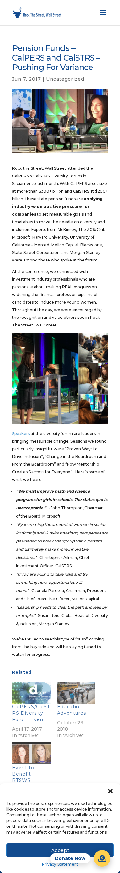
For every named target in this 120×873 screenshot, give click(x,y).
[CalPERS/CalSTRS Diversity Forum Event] (31, 693)
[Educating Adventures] (76, 693)
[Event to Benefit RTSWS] (31, 753)
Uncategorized (65, 79)
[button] (110, 791)
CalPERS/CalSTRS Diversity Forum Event (31, 713)
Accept (60, 850)
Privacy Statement (60, 864)
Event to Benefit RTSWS (23, 774)
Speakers (21, 433)
